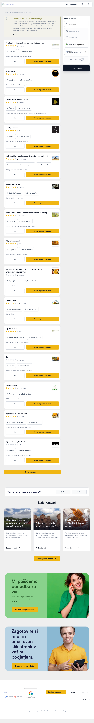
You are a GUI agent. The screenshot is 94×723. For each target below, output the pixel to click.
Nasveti (72, 692)
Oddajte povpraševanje (42, 61)
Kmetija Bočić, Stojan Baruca (17, 99)
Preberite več (11, 548)
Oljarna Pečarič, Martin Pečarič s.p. (19, 442)
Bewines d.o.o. (11, 71)
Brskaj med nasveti (46, 558)
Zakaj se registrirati (55, 692)
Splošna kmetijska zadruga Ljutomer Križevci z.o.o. (25, 43)
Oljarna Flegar (11, 300)
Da (64, 492)
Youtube (19, 696)
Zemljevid (77, 68)
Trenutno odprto (75, 59)
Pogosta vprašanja (60, 711)
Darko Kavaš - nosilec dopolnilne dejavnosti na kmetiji (26, 213)
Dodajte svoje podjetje (24, 666)
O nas (83, 692)
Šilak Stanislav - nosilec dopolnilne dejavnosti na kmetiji (27, 156)
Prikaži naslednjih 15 (32, 472)
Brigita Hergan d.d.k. (13, 241)
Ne (80, 492)
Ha (7, 357)
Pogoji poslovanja (33, 711)
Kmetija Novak (11, 385)
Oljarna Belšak (11, 329)
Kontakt (84, 699)
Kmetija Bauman (12, 128)
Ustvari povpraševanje (24, 609)
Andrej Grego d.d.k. (13, 184)
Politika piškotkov (46, 711)
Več (15, 61)
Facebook (10, 696)
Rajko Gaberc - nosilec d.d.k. (17, 413)
